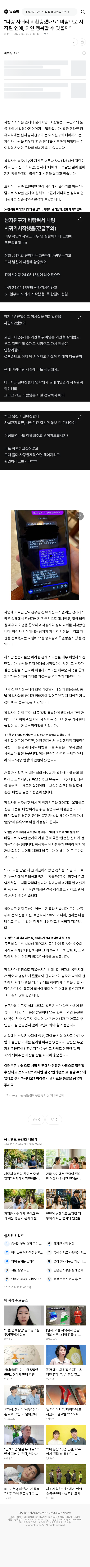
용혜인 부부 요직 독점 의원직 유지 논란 (27, 1244)
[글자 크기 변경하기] (74, 42)
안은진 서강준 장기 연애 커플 (70, 1270)
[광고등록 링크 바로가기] (84, 53)
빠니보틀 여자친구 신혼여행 (27, 1252)
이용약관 (23, 1512)
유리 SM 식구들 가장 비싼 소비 (70, 1261)
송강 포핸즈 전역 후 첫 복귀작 (70, 1279)
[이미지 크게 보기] (79, 218)
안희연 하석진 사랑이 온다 (27, 1279)
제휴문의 (67, 1512)
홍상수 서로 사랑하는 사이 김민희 (70, 1252)
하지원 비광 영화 (64, 1244)
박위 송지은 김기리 (23, 1261)
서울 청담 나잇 (20, 1270)
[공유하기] (82, 42)
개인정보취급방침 (38, 1512)
